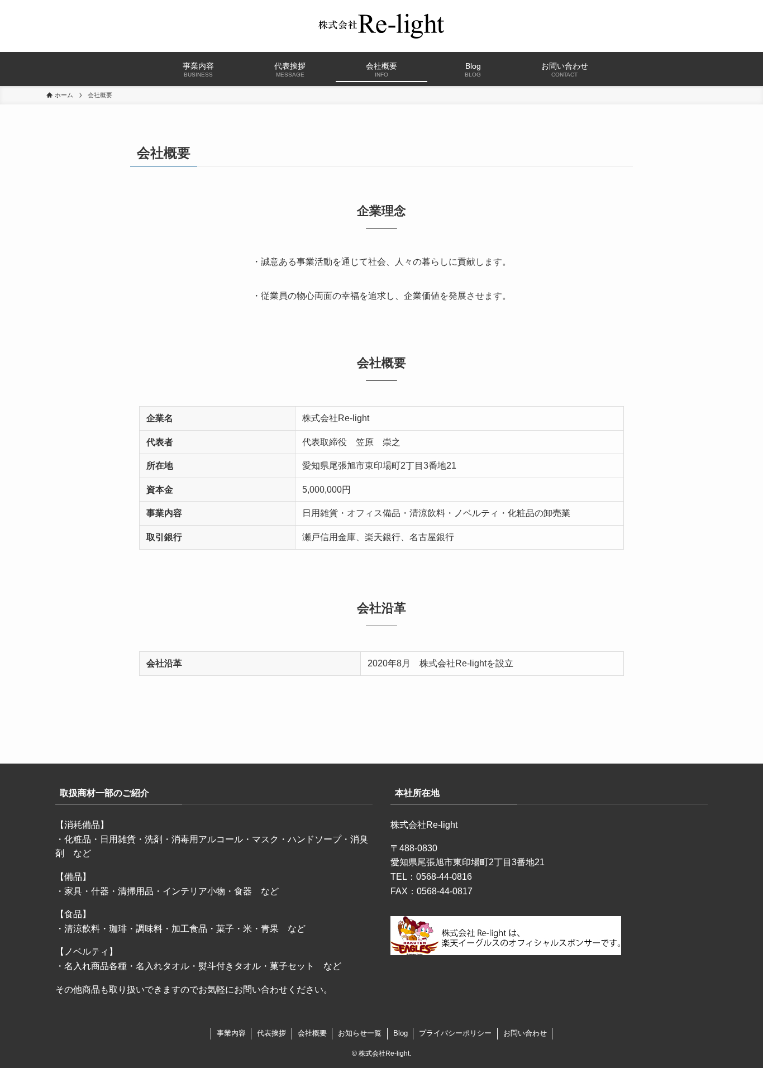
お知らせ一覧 (360, 1033)
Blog (400, 1033)
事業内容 (231, 1033)
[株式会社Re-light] (381, 26)
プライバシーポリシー (455, 1033)
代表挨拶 (271, 1033)
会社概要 (312, 1033)
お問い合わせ (525, 1033)
